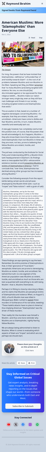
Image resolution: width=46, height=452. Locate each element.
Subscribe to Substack (23, 406)
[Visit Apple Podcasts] (30, 424)
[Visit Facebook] (23, 424)
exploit (30, 300)
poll (8, 129)
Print (33, 363)
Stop (40, 38)
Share (23, 363)
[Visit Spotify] (37, 424)
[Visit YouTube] (8, 424)
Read (33, 38)
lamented (38, 85)
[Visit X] (16, 424)
